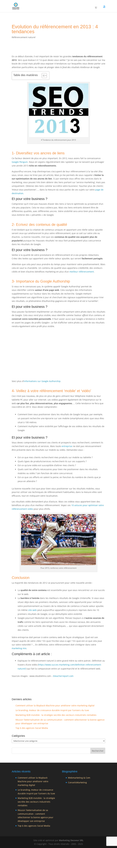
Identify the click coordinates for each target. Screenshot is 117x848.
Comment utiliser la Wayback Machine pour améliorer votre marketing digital (55, 705)
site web (32, 610)
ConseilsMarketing (77, 782)
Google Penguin (20, 161)
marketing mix (19, 648)
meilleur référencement (81, 271)
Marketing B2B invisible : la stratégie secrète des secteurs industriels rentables (56, 715)
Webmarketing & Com (79, 777)
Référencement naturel (23, 37)
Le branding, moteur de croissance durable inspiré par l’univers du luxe (52, 710)
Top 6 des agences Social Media (32, 728)
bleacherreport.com (63, 676)
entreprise (67, 446)
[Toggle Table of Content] (42, 75)
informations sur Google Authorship (42, 381)
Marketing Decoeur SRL (71, 840)
